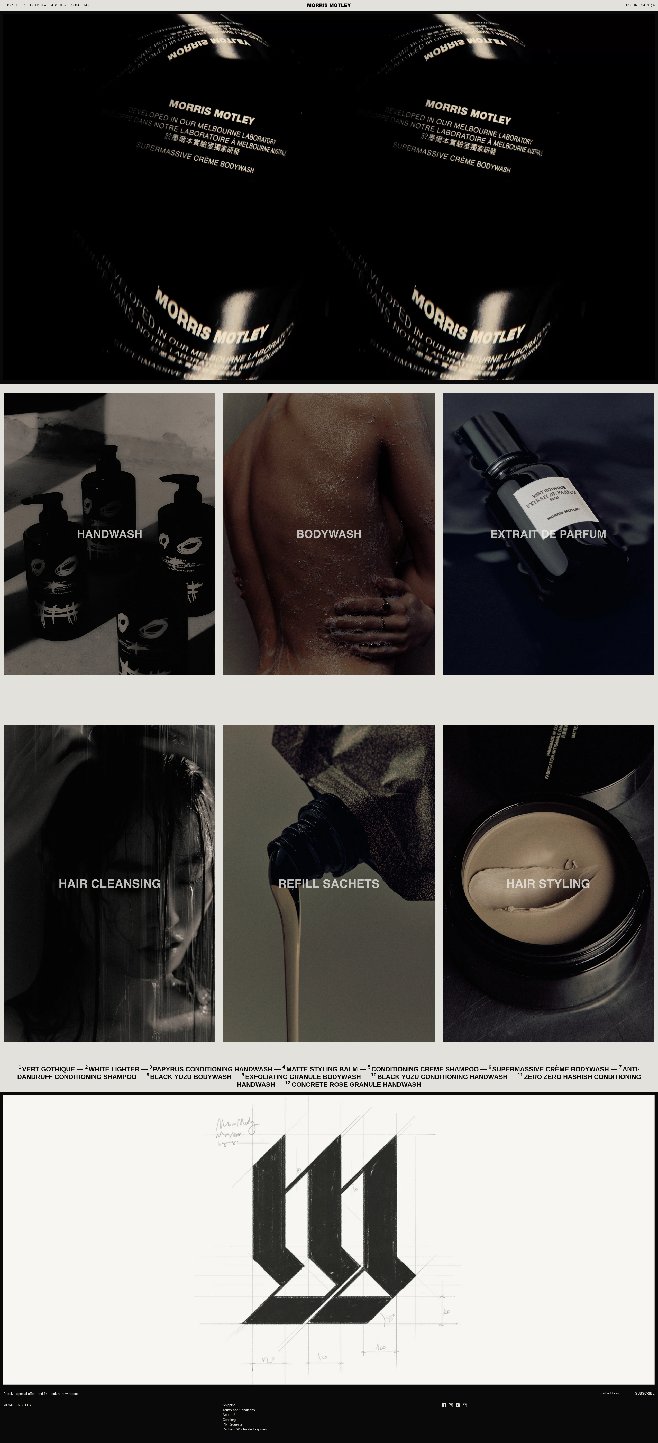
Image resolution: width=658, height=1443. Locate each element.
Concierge (230, 1420)
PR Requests (232, 1424)
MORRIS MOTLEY (17, 1405)
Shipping (229, 1405)
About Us (229, 1415)
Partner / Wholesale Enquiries (245, 1429)
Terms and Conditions (239, 1410)
